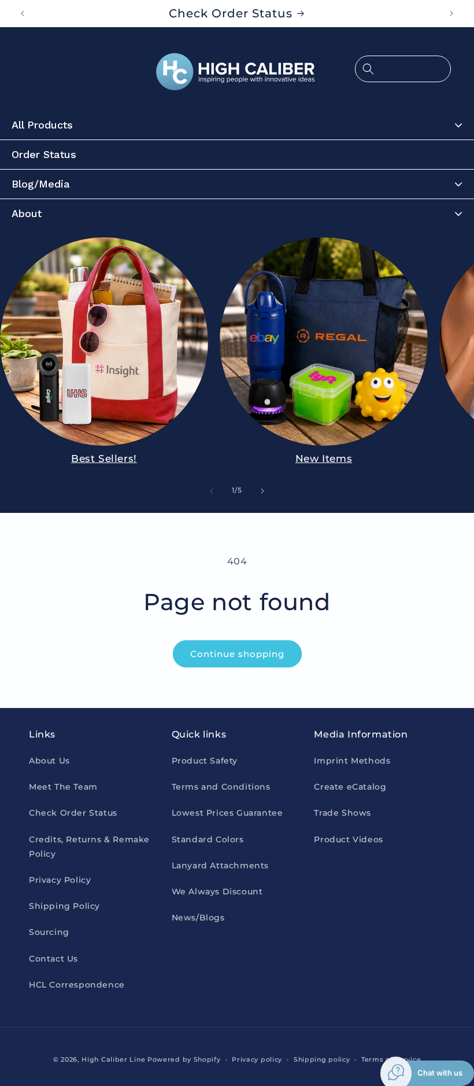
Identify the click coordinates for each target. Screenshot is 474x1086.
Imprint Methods (352, 760)
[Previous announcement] (22, 13)
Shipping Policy (64, 906)
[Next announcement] (451, 13)
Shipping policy (322, 1059)
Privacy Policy (60, 880)
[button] (403, 69)
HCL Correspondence (77, 984)
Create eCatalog (350, 787)
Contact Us (53, 958)
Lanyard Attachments (220, 865)
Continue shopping (237, 653)
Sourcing (49, 932)
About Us (49, 760)
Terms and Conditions (221, 787)
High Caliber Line (113, 1059)
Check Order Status (73, 813)
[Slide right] (262, 491)
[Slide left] (211, 491)
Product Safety (205, 760)
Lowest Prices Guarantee (227, 813)
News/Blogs (198, 917)
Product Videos (348, 839)
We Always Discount (217, 891)
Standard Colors (208, 839)
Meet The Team (63, 787)
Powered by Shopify (184, 1059)
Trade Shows (342, 813)
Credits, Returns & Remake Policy (89, 846)
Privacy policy (257, 1059)
